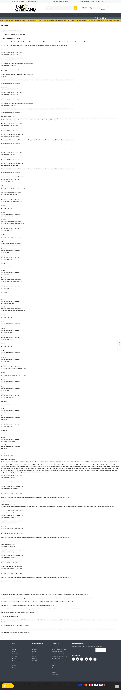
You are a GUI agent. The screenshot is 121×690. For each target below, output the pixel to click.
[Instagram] (97, 18)
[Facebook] (95, 18)
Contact (98, 1)
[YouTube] (105, 18)
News (92, 1)
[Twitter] (108, 18)
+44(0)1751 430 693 (19, 1)
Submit (101, 650)
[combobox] (59, 8)
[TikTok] (103, 18)
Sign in (102, 7)
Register (107, 6)
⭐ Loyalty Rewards (84, 1)
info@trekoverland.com (33, 1)
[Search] (61, 8)
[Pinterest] (100, 18)
